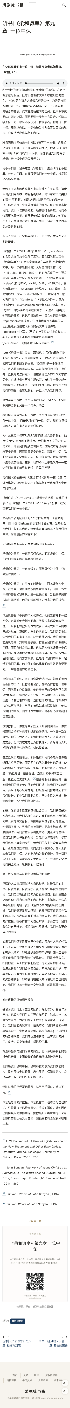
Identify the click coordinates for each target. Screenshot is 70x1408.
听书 (36, 1375)
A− (65, 1390)
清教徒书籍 (51, 1375)
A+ (65, 1382)
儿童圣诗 (43, 1380)
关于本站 (59, 1380)
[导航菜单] (32, 5)
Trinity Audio (37, 54)
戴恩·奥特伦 (17, 1321)
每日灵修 (27, 1380)
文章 (25, 1375)
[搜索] (64, 5)
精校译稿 (11, 1380)
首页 (15, 1375)
